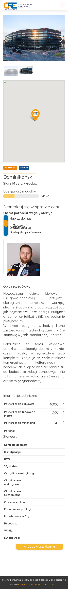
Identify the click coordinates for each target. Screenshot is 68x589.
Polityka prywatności (29, 584)
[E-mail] (13, 270)
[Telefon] (9, 270)
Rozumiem (50, 584)
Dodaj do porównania (26, 232)
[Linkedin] (37, 270)
